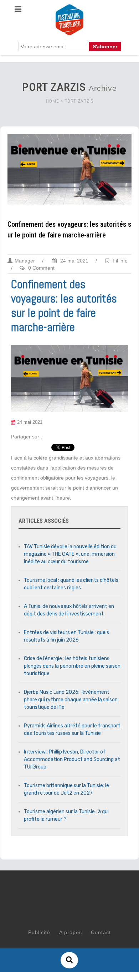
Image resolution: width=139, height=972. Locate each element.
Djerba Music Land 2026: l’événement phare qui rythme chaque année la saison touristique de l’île (71, 699)
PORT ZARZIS (79, 101)
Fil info (120, 261)
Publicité (39, 932)
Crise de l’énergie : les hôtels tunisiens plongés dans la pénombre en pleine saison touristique (72, 666)
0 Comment (41, 268)
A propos (70, 932)
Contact (101, 932)
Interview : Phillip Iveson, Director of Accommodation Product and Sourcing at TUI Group (72, 759)
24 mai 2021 (73, 261)
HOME (52, 101)
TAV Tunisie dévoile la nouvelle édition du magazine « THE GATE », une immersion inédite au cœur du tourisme (70, 554)
